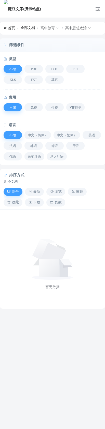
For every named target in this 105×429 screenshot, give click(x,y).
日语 (75, 146)
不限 (12, 69)
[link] (9, 28)
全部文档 (28, 28)
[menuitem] (22, 9)
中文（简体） (38, 135)
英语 (91, 135)
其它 (54, 80)
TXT (34, 80)
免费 (33, 107)
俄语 (12, 156)
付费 (54, 107)
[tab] (13, 192)
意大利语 (56, 156)
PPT (75, 69)
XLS (13, 80)
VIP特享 (75, 107)
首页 (11, 28)
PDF (34, 69)
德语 (54, 146)
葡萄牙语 (34, 156)
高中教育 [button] (48, 28)
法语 (12, 146)
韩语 (33, 146)
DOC (54, 69)
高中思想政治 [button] (76, 28)
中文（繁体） (67, 135)
